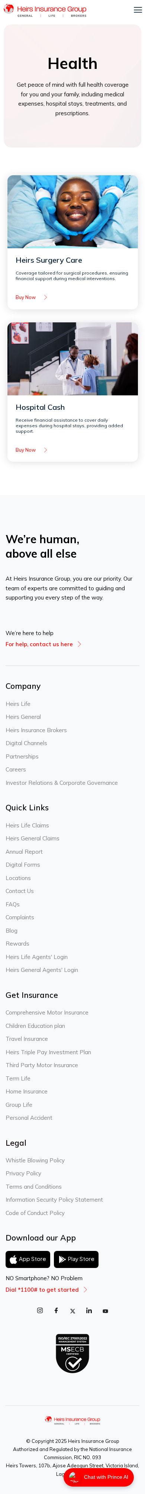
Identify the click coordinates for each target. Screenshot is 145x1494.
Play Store (81, 1258)
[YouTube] (105, 1311)
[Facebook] (56, 1311)
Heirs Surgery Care (49, 260)
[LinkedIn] (88, 1311)
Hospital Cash (40, 407)
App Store (32, 1258)
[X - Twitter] (72, 1311)
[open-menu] (138, 10)
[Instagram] (39, 1311)
